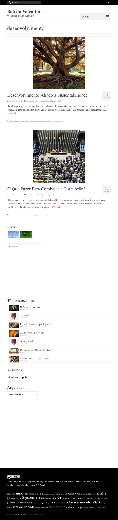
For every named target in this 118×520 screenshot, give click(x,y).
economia (38, 121)
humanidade (48, 498)
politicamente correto (16, 502)
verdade (91, 508)
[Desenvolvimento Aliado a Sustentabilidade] (59, 62)
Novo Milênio (51, 101)
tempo (86, 507)
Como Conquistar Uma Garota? (34, 358)
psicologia (46, 502)
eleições (32, 215)
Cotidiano (38, 195)
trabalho (60, 121)
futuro (18, 498)
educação (92, 493)
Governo (45, 195)
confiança (51, 493)
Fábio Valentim (17, 101)
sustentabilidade (46, 121)
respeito (105, 502)
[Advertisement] (59, 273)
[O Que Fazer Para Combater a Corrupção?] (59, 156)
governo (37, 215)
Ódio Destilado (27, 341)
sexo (37, 507)
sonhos (69, 507)
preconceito (38, 503)
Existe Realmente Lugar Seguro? (35, 324)
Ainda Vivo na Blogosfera (32, 332)
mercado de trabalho (90, 498)
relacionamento (78, 502)
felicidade (11, 498)
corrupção (15, 215)
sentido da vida (23, 506)
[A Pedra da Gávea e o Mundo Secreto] (13, 234)
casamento (33, 493)
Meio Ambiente (40, 101)
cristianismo (60, 494)
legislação (65, 498)
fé (22, 497)
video (102, 507)
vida (97, 507)
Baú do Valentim (23, 11)
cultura (22, 121)
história (40, 498)
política (43, 215)
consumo (16, 121)
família (101, 493)
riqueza (48, 215)
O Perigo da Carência (30, 306)
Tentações (24, 315)
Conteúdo (12, 113)
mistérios (100, 498)
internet (56, 498)
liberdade (73, 498)
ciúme (46, 494)
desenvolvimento (29, 121)
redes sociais (58, 502)
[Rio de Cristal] (25, 234)
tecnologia (54, 121)
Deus (78, 493)
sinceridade (43, 507)
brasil (10, 215)
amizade (11, 493)
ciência (11, 121)
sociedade (57, 506)
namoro (106, 498)
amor (19, 493)
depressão (70, 493)
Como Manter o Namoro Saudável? (36, 349)
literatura (80, 498)
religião (96, 502)
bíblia (26, 493)
